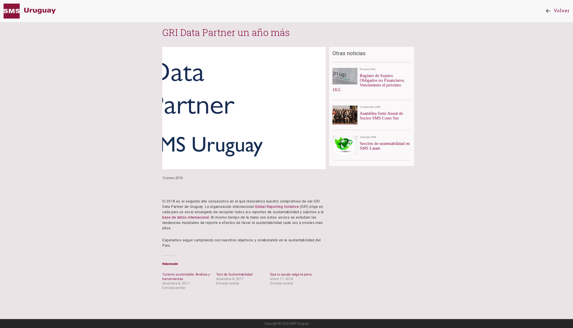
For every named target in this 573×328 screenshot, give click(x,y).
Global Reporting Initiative (277, 207)
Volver (562, 10)
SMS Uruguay (30, 11)
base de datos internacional (185, 217)
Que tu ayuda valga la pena (291, 274)
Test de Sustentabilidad (234, 274)
